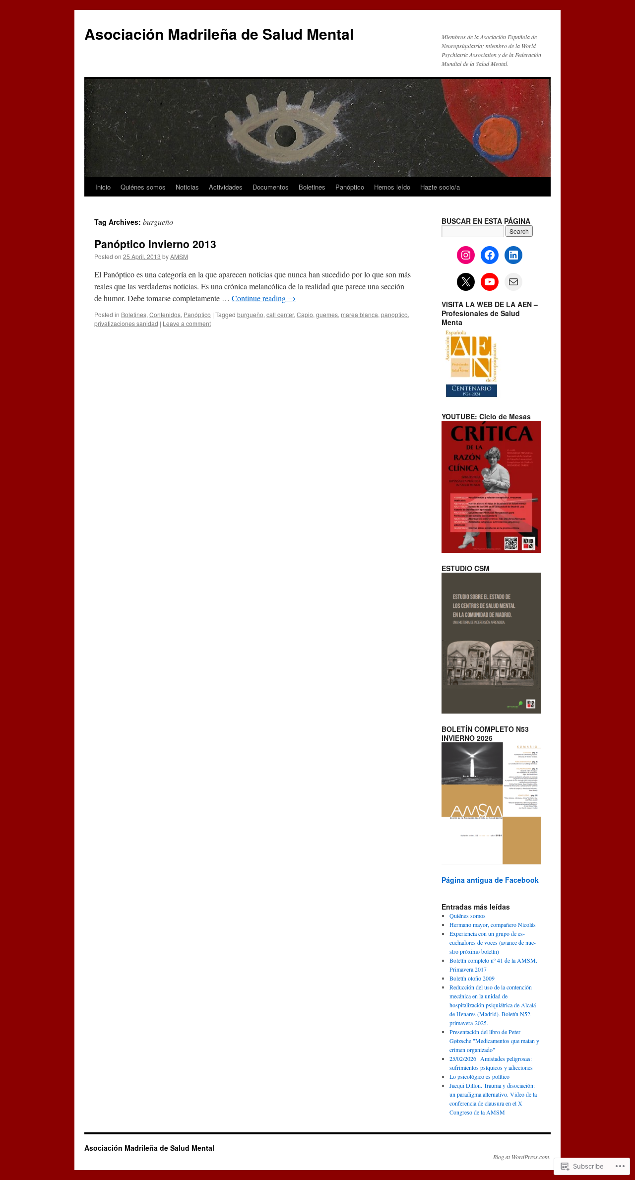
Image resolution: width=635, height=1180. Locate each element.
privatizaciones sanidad (126, 323)
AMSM (179, 256)
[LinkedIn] (513, 255)
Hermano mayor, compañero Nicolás (492, 924)
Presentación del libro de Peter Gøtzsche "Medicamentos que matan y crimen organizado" (494, 1040)
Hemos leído (392, 187)
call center (280, 314)
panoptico (394, 314)
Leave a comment (187, 323)
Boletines (312, 187)
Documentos (271, 187)
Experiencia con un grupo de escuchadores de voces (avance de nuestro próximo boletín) (492, 942)
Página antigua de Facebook (490, 880)
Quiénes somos (143, 187)
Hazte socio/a (440, 187)
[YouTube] (490, 282)
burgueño (250, 314)
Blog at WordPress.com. (522, 1157)
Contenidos (165, 314)
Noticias (187, 187)
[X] (466, 282)
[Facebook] (490, 255)
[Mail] (513, 282)
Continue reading (264, 298)
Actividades (226, 187)
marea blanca (359, 314)
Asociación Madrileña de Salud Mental (219, 33)
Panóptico (349, 187)
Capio (305, 314)
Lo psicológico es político (479, 1076)
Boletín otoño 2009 (472, 978)
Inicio (103, 187)
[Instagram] (466, 255)
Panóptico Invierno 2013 (155, 243)
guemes (327, 314)
